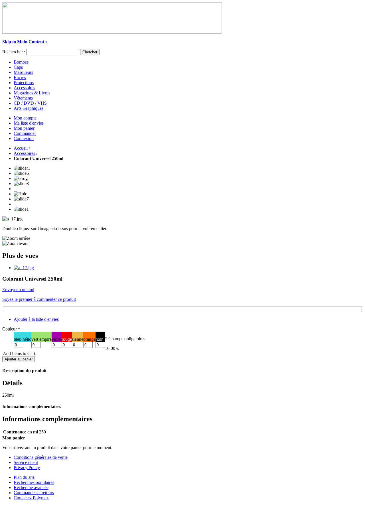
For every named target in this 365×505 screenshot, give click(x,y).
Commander (25, 133)
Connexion (24, 138)
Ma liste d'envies (29, 123)
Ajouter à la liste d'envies (36, 319)
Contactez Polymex (31, 497)
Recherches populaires (34, 482)
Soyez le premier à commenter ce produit (39, 299)
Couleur (11, 328)
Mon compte (25, 117)
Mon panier (24, 128)
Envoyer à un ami (18, 289)
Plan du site (24, 477)
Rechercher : (13, 51)
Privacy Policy (27, 467)
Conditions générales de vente (41, 457)
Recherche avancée (31, 487)
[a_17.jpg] (24, 267)
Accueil (21, 148)
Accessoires (24, 153)
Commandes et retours (34, 492)
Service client (26, 462)
